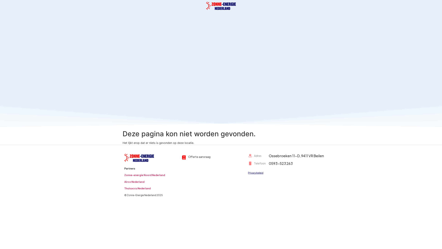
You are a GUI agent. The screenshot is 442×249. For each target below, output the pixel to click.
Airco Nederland (134, 181)
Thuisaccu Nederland (137, 188)
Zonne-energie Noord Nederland (144, 175)
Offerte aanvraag (199, 157)
